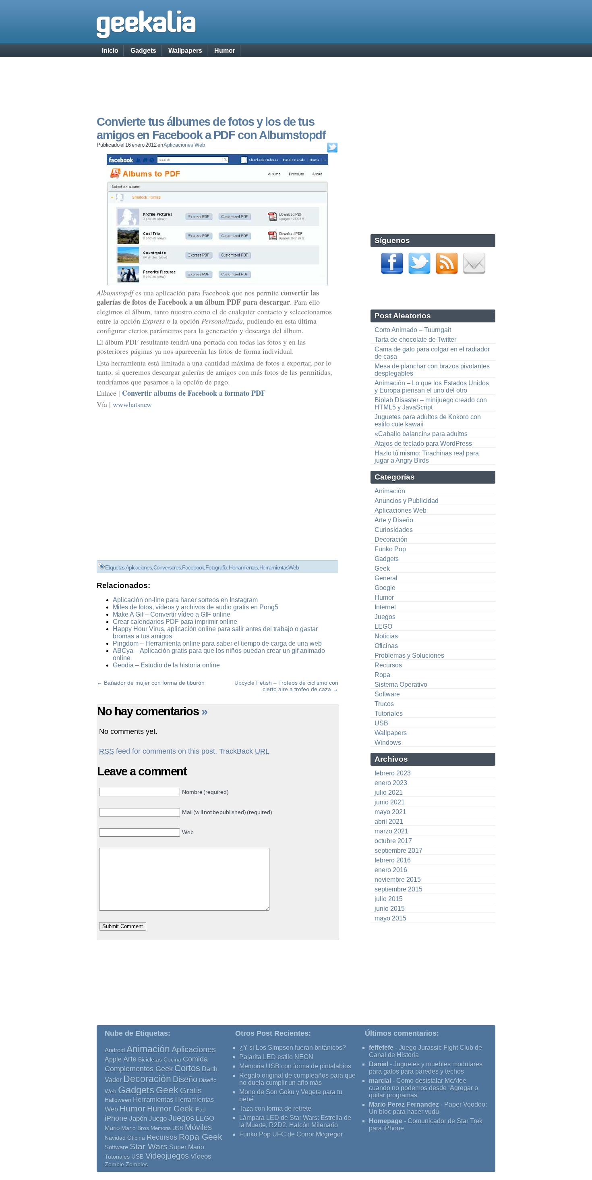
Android (115, 1050)
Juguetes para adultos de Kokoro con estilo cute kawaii (428, 420)
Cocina (172, 1059)
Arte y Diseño (394, 520)
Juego (158, 1118)
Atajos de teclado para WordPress (423, 443)
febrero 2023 (393, 773)
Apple (113, 1059)
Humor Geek (170, 1108)
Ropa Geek (200, 1136)
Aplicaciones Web (184, 145)
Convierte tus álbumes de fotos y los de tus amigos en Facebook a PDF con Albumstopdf (211, 128)
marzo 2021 (391, 831)
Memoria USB (167, 1128)
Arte (130, 1059)
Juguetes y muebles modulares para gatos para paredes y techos (425, 1068)
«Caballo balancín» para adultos (421, 433)
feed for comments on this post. (158, 751)
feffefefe (381, 1047)
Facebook (193, 567)
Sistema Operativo (401, 684)
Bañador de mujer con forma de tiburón (154, 682)
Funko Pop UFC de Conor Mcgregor (291, 1134)
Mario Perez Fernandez (404, 1104)
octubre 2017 (393, 840)
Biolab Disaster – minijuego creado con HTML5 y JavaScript (431, 404)
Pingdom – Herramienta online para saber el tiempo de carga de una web (217, 643)
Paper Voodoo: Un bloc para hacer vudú (428, 1108)
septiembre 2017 (398, 850)
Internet (385, 607)
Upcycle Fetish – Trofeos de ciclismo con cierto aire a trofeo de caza (286, 685)
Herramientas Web (279, 567)
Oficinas (386, 645)
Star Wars (149, 1146)
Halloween (118, 1100)
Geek (382, 568)
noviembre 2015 (398, 879)
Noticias (386, 636)
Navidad (115, 1137)
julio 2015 (389, 898)
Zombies (137, 1164)
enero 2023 (391, 782)
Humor (224, 50)
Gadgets (143, 50)
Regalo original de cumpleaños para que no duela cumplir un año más (297, 1079)
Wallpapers (185, 50)
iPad (200, 1109)
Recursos (388, 665)
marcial (380, 1080)
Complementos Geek (139, 1068)
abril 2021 (389, 821)
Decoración (391, 539)
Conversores (167, 567)
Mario (112, 1128)
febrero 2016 (393, 860)
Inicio (110, 50)
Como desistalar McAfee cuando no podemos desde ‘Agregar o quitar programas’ (423, 1088)
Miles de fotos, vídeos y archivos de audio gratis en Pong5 (195, 607)
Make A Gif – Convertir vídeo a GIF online (171, 614)
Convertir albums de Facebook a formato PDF (193, 393)
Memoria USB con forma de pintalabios (295, 1066)
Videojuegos (167, 1155)
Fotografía (216, 567)
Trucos (384, 703)
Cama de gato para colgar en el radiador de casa (432, 353)
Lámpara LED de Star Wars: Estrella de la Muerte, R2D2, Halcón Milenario (295, 1121)
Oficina (136, 1138)
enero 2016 (391, 869)
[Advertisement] (296, 78)
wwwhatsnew (132, 404)
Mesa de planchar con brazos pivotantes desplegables (432, 370)
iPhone (116, 1118)
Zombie (114, 1164)
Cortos (187, 1068)
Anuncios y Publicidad (407, 500)
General (386, 578)
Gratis (191, 1090)
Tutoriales (389, 713)
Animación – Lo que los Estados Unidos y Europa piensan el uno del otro (432, 387)
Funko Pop (390, 549)
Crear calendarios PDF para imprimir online (175, 621)
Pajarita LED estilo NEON (276, 1056)
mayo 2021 (390, 811)
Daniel (378, 1064)
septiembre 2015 (398, 889)
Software (387, 694)
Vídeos (200, 1156)
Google (385, 587)
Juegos (385, 616)
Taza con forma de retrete (275, 1108)
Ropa (382, 674)
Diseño (185, 1079)
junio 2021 (390, 802)
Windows (388, 742)
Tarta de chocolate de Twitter (415, 339)
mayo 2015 (390, 918)
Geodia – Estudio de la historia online (166, 665)
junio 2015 (390, 908)
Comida (195, 1059)
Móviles (198, 1127)
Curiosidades (394, 529)
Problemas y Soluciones (409, 655)
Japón (138, 1118)
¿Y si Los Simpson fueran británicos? (292, 1047)
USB (381, 723)
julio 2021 (389, 792)
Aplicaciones (139, 567)
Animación (390, 491)
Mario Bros (135, 1128)
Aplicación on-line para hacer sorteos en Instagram (185, 599)
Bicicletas (150, 1059)
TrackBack (244, 751)
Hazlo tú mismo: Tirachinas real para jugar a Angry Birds (427, 457)
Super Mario (186, 1147)
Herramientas (243, 567)
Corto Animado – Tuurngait (413, 329)
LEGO (383, 626)
